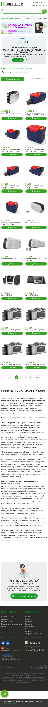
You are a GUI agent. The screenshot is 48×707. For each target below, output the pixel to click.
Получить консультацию (24, 596)
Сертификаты (30, 626)
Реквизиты (29, 621)
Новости (28, 619)
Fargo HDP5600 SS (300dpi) (35, 364)
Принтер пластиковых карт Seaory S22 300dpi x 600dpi (34, 114)
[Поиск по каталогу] (44, 11)
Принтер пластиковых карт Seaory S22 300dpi (10, 186)
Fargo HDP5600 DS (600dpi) (11, 330)
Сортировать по (37, 79)
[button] (18, 31)
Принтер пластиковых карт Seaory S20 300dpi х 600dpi (34, 150)
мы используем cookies (10, 703)
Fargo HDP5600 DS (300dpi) (11, 364)
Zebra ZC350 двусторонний (10, 113)
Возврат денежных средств (11, 624)
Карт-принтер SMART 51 (10, 259)
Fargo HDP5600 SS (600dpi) (35, 330)
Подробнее (30, 60)
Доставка (4, 619)
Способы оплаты (7, 617)
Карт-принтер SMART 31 (34, 222)
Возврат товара (7, 621)
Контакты (28, 624)
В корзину (12, 118)
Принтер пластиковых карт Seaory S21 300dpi (34, 186)
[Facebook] (3, 643)
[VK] (8, 643)
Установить (18, 60)
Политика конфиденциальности (33, 632)
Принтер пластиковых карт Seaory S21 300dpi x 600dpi (10, 150)
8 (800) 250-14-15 (30, 675)
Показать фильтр (12, 79)
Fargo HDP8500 (6, 295)
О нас (27, 617)
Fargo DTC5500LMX (32, 295)
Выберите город (40, 2)
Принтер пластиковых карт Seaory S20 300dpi (10, 223)
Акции (3, 626)
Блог (27, 629)
